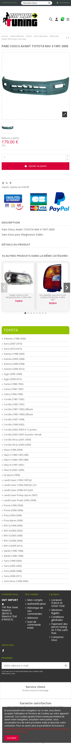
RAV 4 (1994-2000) (13, 525)
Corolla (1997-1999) (14, 419)
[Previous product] (67, 37)
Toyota (10, 330)
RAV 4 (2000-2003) (13, 530)
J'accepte (11, 737)
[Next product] (68, 37)
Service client (35, 687)
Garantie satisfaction (35, 703)
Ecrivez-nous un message (35, 690)
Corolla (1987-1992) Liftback (18, 409)
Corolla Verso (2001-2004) (17, 439)
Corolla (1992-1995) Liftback (18, 414)
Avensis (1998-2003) (14, 354)
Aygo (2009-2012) (13, 379)
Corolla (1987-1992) (14, 399)
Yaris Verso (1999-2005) (16, 581)
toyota (5, 187)
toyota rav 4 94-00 (19, 187)
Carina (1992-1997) (13, 389)
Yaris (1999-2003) (13, 560)
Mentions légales (56, 612)
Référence (7, 138)
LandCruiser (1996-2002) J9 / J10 (20, 485)
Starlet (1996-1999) (13, 556)
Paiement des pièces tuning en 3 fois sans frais (59, 629)
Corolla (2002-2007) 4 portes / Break (22, 434)
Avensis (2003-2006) (14, 359)
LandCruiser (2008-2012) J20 (18, 490)
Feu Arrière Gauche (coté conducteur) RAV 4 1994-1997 (53, 297)
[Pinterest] (10, 183)
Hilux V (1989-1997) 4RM (16, 459)
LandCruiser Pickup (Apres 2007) (20, 495)
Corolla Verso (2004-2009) (17, 444)
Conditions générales (57, 618)
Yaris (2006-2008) (13, 571)
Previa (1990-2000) (13, 505)
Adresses (32, 617)
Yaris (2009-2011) (13, 576)
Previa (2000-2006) (13, 510)
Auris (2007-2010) (13, 343)
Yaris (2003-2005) (13, 566)
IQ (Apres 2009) (12, 475)
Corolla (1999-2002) (14, 424)
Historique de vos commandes (35, 610)
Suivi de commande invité (34, 624)
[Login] (57, 19)
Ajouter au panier (38, 166)
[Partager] (3, 183)
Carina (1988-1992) (13, 384)
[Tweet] (7, 183)
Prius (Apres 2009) (13, 520)
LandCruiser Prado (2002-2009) (20, 500)
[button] (25, 313)
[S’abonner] (66, 665)
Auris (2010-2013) (13, 348)
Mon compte (35, 600)
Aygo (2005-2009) (13, 374)
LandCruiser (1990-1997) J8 (17, 480)
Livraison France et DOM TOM (57, 603)
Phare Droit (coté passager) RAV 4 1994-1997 (19, 296)
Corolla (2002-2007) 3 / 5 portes (20, 429)
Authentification (36, 603)
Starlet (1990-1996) (13, 550)
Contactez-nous (9, 2)
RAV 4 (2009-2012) (13, 545)
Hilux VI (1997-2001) (14, 465)
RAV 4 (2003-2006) (13, 535)
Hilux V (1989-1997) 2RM (16, 455)
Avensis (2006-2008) (14, 364)
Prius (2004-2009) (13, 515)
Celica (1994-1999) (13, 394)
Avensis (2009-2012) (14, 369)
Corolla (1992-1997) (14, 404)
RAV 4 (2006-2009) (13, 540)
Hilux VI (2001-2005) (14, 470)
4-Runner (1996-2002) (15, 338)
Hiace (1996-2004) (13, 449)
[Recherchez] (49, 3)
